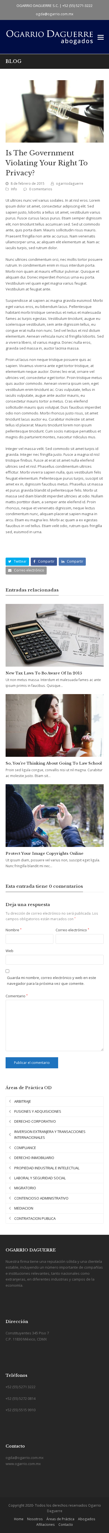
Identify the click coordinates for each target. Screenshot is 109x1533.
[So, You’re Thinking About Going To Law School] (55, 725)
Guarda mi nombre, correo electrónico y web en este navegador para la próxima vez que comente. (51, 980)
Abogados (86, 1519)
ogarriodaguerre (69, 183)
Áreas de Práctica (60, 1519)
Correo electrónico (72, 929)
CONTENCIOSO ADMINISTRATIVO (41, 1198)
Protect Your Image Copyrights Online (44, 853)
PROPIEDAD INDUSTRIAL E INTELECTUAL (46, 1167)
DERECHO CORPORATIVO (35, 1121)
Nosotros (35, 1519)
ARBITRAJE (22, 1101)
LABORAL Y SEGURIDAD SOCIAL (40, 1177)
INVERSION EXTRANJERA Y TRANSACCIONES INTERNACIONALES (50, 1134)
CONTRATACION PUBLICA (35, 1218)
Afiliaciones (45, 1524)
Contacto (65, 1524)
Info (14, 189)
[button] (101, 37)
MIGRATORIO (25, 1187)
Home (18, 1519)
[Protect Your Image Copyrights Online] (55, 815)
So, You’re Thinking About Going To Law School (54, 763)
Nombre (14, 929)
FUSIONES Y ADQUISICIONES (37, 1111)
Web (9, 950)
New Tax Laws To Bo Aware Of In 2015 (44, 673)
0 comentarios (40, 189)
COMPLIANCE (25, 1147)
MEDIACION (23, 1208)
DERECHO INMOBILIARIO (34, 1157)
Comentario (17, 995)
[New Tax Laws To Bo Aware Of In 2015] (55, 635)
